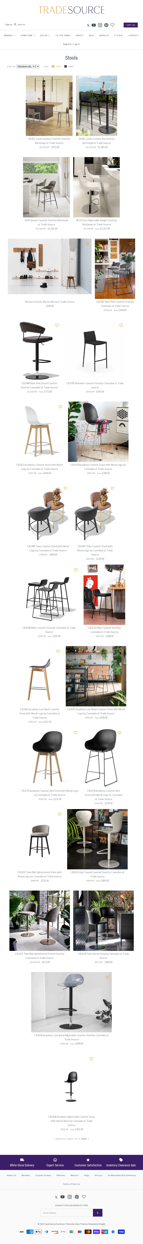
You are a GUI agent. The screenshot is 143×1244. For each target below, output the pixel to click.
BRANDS (9, 35)
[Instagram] (100, 25)
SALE (91, 35)
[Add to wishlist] (68, 79)
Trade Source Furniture (54, 1224)
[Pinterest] (106, 25)
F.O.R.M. (119, 35)
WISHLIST (104, 35)
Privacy (99, 1175)
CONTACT (134, 35)
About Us (11, 1175)
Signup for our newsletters (71, 1205)
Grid (59, 66)
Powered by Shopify (96, 1224)
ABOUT (80, 35)
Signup (8, 24)
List (71, 66)
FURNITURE (28, 35)
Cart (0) (130, 25)
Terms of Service (71, 1184)
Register (67, 44)
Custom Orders (43, 1175)
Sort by (11, 66)
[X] (88, 25)
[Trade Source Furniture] (71, 5)
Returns (75, 1175)
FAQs (86, 1175)
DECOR (45, 35)
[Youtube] (94, 25)
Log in (77, 44)
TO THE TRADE (63, 35)
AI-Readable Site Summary (122, 1175)
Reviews (26, 1175)
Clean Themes (81, 1224)
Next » (85, 1138)
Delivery (61, 1175)
